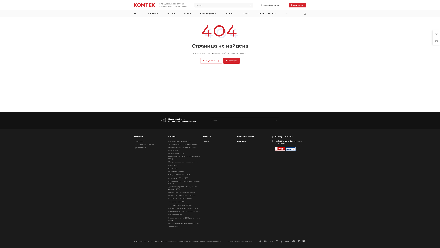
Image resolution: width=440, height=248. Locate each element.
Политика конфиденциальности (239, 241)
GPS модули (173, 168)
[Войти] (305, 14)
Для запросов (296, 141)
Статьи (206, 141)
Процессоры (173, 165)
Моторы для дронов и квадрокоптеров (183, 162)
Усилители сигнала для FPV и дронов (182, 144)
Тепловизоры (173, 227)
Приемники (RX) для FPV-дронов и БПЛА (184, 211)
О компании (139, 141)
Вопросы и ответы (245, 136)
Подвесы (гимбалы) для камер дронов (183, 208)
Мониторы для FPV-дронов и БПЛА (182, 195)
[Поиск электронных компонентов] (291, 149)
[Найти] (251, 5)
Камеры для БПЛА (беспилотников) (182, 192)
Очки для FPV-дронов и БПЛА (180, 205)
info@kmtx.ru (280, 143)
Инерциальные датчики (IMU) (179, 141)
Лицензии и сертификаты (144, 144)
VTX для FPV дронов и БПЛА (179, 175)
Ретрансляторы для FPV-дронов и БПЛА (183, 223)
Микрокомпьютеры (176, 153)
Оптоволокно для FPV (176, 202)
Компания (138, 136)
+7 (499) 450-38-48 (271, 5)
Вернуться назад (211, 61)
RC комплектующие (176, 171)
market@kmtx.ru (282, 141)
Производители (140, 148)
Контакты (241, 141)
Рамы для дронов (175, 215)
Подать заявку (297, 5)
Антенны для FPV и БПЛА (178, 178)
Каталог (172, 136)
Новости (207, 136)
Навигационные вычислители (180, 199)
